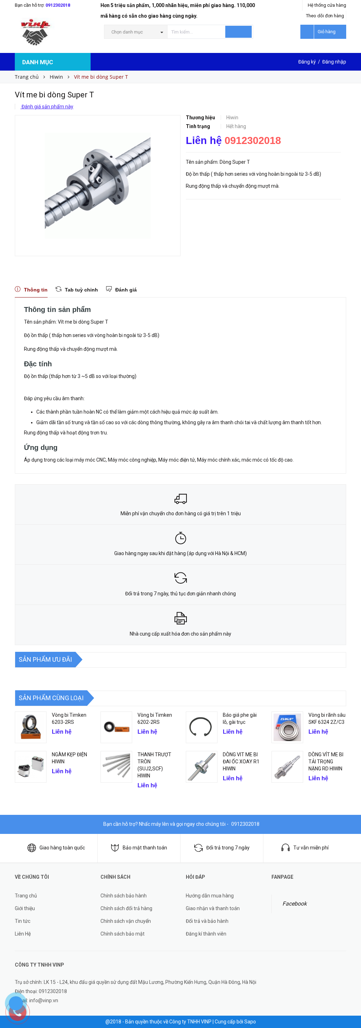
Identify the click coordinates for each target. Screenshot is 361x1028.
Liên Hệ (23, 934)
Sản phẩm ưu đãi (45, 659)
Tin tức (22, 921)
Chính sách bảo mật (122, 934)
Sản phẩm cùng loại (51, 698)
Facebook (294, 903)
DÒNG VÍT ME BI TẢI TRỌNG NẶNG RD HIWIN (325, 761)
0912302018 (57, 5)
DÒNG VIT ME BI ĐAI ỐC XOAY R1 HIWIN (241, 761)
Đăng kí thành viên (206, 934)
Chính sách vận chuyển (125, 921)
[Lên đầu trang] (349, 1007)
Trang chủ (26, 895)
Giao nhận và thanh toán (213, 908)
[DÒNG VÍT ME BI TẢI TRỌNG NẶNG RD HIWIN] (287, 767)
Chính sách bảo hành (123, 895)
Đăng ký (307, 62)
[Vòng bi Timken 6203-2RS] (31, 727)
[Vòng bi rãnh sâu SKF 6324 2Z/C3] (287, 727)
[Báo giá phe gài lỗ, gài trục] (202, 727)
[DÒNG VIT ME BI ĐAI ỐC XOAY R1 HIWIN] (202, 767)
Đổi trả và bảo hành (207, 921)
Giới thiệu (25, 908)
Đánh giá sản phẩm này (46, 106)
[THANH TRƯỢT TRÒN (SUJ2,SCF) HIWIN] (116, 767)
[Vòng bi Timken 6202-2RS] (116, 727)
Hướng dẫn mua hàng (210, 895)
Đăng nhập (334, 62)
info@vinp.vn (43, 1000)
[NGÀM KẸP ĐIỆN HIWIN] (31, 767)
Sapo (250, 1021)
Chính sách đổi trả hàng (126, 908)
